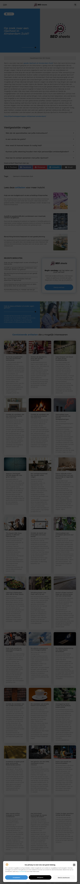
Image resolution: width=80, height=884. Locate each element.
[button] (74, 865)
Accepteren (16, 877)
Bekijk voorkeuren (64, 877)
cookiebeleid (22, 871)
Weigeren (40, 877)
